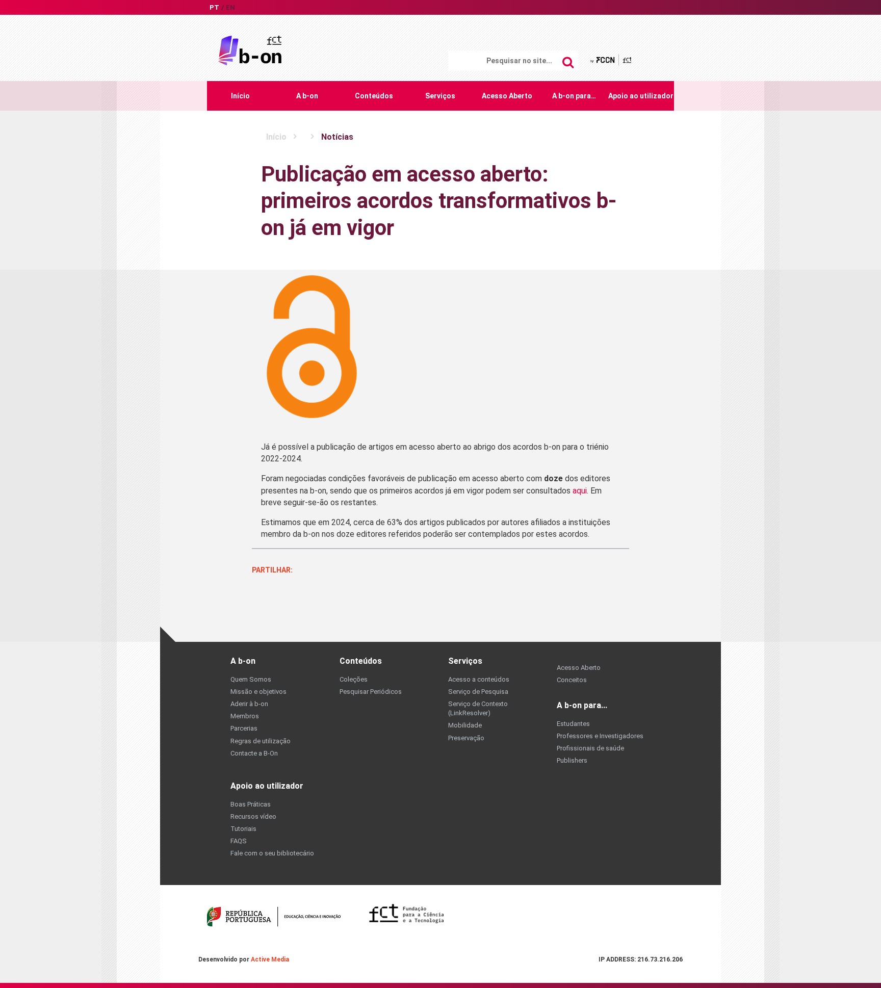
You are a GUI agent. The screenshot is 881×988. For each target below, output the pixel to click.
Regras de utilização (260, 741)
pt (214, 7)
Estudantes (573, 723)
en (230, 7)
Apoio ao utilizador (640, 96)
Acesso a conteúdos (478, 679)
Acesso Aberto (507, 96)
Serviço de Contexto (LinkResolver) (478, 708)
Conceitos (572, 680)
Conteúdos (374, 96)
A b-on (307, 96)
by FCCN (611, 60)
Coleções (354, 679)
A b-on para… (574, 96)
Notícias (337, 137)
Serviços (440, 96)
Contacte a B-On (254, 753)
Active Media (270, 959)
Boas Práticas (250, 804)
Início (240, 96)
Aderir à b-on (249, 704)
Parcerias (243, 728)
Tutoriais (243, 829)
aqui (580, 491)
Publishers (572, 760)
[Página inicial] (250, 50)
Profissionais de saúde (590, 748)
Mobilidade (465, 725)
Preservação (466, 738)
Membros (244, 716)
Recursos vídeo (253, 816)
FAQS (238, 841)
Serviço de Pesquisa (478, 691)
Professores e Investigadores (600, 736)
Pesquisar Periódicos (371, 691)
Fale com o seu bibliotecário (272, 853)
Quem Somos (250, 679)
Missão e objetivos (258, 691)
